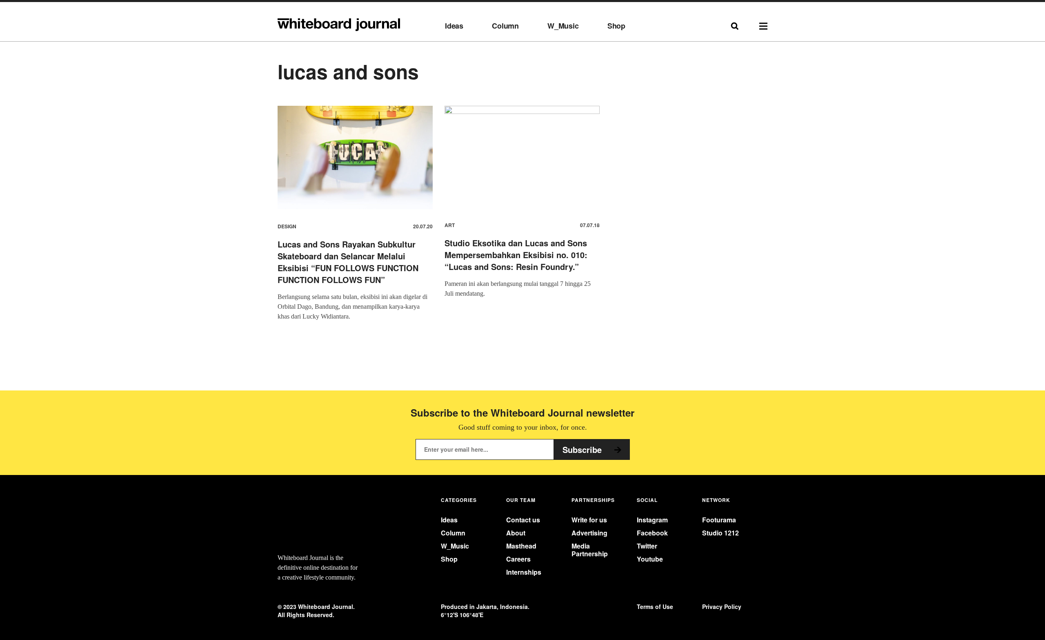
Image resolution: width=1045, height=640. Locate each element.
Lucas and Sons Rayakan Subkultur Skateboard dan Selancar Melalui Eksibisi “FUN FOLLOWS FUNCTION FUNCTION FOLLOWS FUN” (348, 261)
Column (505, 26)
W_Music (563, 26)
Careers (518, 559)
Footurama (719, 520)
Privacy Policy (721, 607)
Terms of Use (655, 607)
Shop (616, 26)
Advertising (589, 533)
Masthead (521, 546)
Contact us (523, 520)
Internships (523, 572)
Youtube (650, 559)
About (515, 533)
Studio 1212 (720, 533)
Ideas (454, 26)
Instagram (652, 520)
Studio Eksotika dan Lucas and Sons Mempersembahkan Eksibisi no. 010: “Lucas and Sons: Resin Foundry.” (516, 254)
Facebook (652, 533)
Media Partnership (589, 549)
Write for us (589, 520)
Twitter (647, 546)
